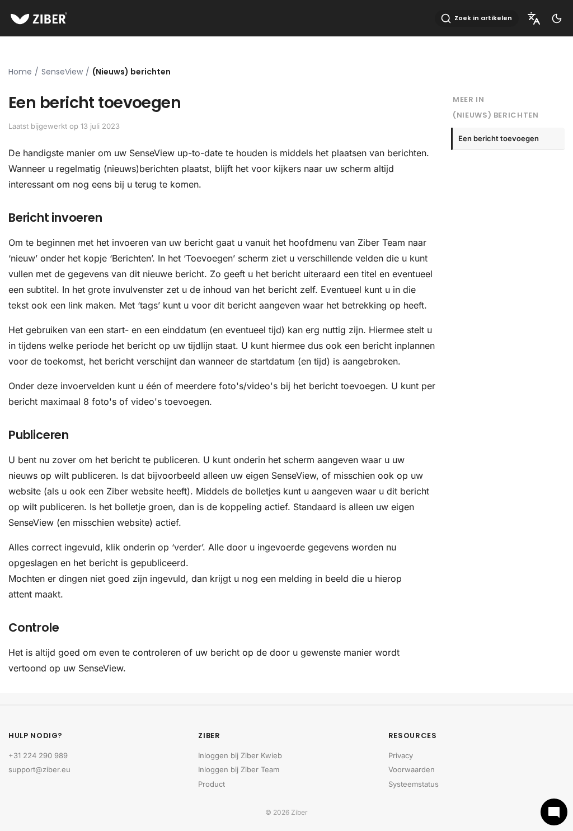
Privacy (400, 755)
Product (211, 783)
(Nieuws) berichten (131, 71)
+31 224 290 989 (38, 755)
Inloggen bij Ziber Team (238, 769)
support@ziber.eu (39, 769)
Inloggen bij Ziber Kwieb (240, 755)
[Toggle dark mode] (557, 18)
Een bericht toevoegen (498, 138)
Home (20, 71)
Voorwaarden (411, 769)
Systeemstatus (413, 783)
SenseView (62, 71)
